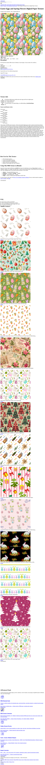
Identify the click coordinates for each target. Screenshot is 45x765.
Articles (10, 4)
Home (1, 5)
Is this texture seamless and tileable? (8, 201)
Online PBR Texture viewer (18, 759)
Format (1, 64)
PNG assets (7, 4)
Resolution (2, 66)
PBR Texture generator (9, 759)
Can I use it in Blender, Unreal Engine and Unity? (10, 203)
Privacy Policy (6, 761)
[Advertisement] (22, 87)
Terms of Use (11, 761)
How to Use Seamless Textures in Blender (21, 177)
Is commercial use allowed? (6, 205)
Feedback (2, 763)
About (23, 4)
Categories (2, 4)
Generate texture (19, 4)
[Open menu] (1, 3)
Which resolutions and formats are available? (9, 202)
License (1, 761)
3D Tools (14, 4)
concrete (4, 178)
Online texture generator (28, 759)
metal (9, 178)
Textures (4, 5)
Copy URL (2, 77)
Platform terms (38, 76)
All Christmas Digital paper (12, 5)
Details (1, 240)
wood (1, 178)
